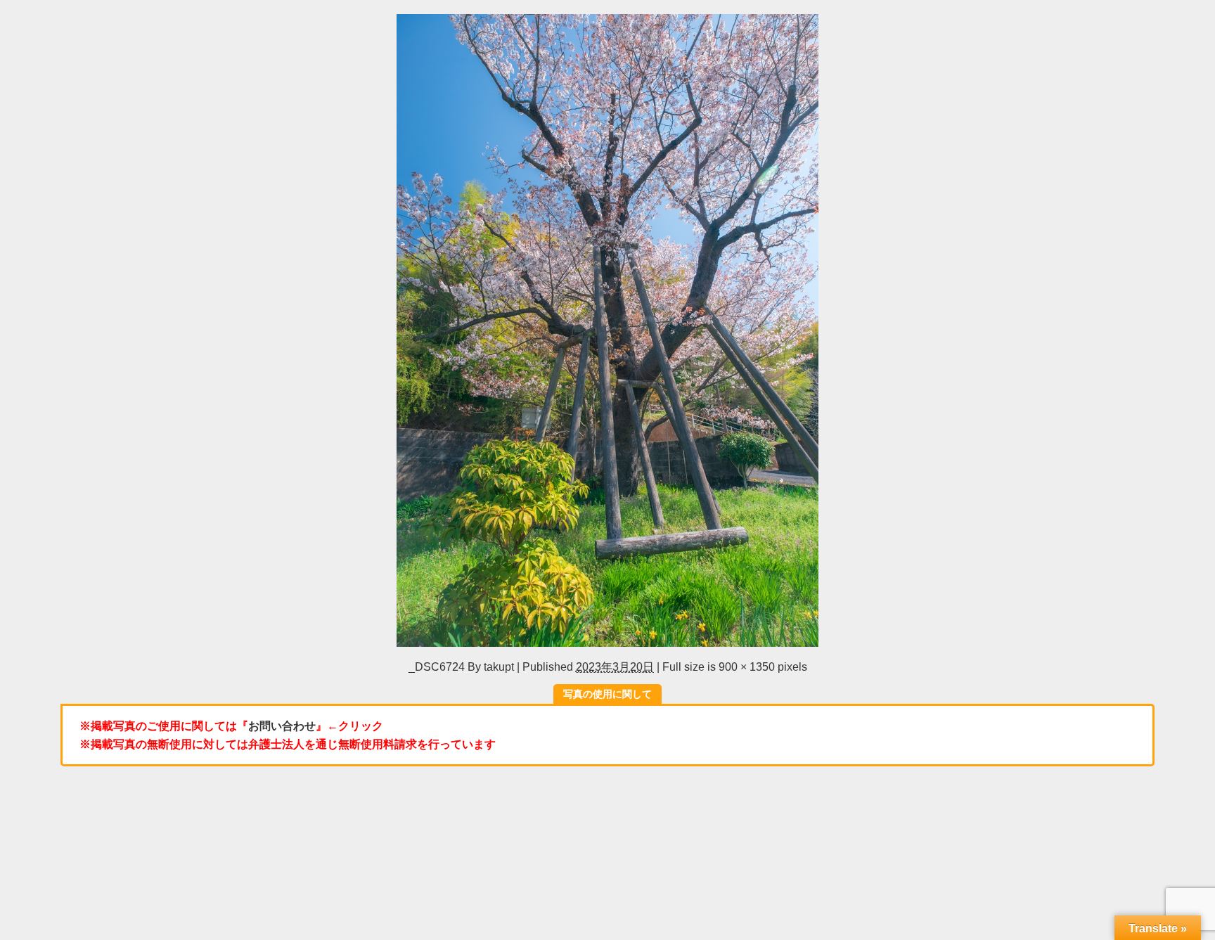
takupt (499, 666)
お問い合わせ (282, 725)
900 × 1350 (747, 666)
